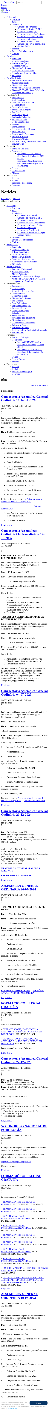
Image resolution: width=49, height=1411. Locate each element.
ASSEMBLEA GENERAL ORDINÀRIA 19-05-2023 (19, 1295)
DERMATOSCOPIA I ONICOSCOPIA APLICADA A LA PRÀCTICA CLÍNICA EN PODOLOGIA (21, 1031)
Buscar (4, 5)
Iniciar (4, 7)
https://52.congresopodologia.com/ (16, 1161)
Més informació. (13, 1408)
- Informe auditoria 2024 (34, 800)
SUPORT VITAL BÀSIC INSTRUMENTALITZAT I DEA (16, 1217)
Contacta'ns (9, 2)
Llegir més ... (6, 525)
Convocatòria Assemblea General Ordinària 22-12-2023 (24, 1060)
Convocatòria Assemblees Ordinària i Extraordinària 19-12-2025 (23, 534)
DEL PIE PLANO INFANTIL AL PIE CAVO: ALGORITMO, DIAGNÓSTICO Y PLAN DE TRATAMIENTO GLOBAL (22, 1280)
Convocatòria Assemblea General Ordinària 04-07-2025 (24, 692)
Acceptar (38, 1403)
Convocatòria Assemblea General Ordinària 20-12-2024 (24, 812)
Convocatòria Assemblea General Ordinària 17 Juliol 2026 (24, 398)
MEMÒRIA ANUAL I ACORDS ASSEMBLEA (22, 991)
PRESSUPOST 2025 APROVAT (16, 875)
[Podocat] (5, 10)
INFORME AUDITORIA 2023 (15, 990)
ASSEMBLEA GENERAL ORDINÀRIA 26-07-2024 (19, 887)
